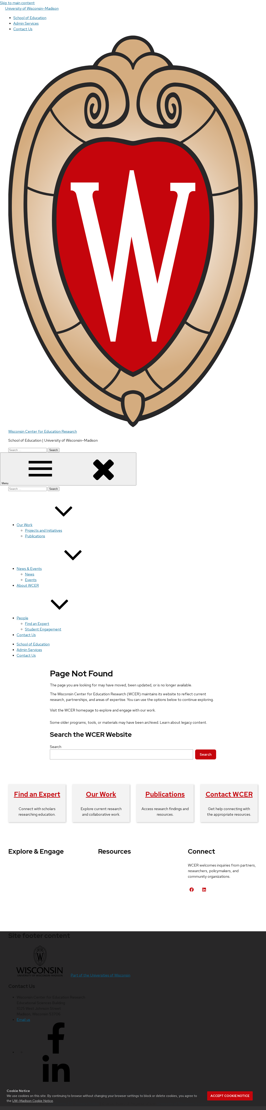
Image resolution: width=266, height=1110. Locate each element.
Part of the (100, 975)
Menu (5, 483)
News (29, 574)
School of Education (29, 17)
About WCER (28, 585)
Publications (35, 536)
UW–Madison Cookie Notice (32, 1101)
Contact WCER (229, 794)
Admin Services (26, 23)
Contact (199, 905)
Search (55, 746)
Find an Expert (37, 623)
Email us (23, 1019)
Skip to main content (17, 2)
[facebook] (56, 1052)
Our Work (24, 524)
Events (31, 579)
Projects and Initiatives (43, 530)
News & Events (29, 568)
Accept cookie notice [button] (230, 1096)
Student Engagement (43, 629)
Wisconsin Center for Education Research (42, 431)
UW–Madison (32, 8)
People (22, 618)
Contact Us (22, 29)
